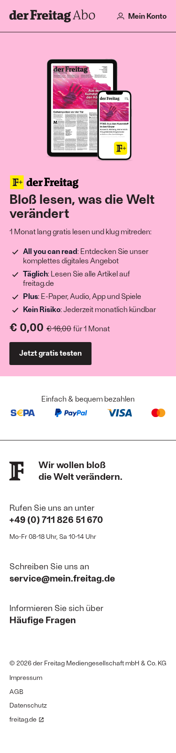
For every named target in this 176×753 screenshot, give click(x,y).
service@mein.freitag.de (62, 577)
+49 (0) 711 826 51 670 (56, 519)
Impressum (25, 677)
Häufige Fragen (42, 619)
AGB (16, 691)
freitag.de (23, 719)
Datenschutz (28, 705)
